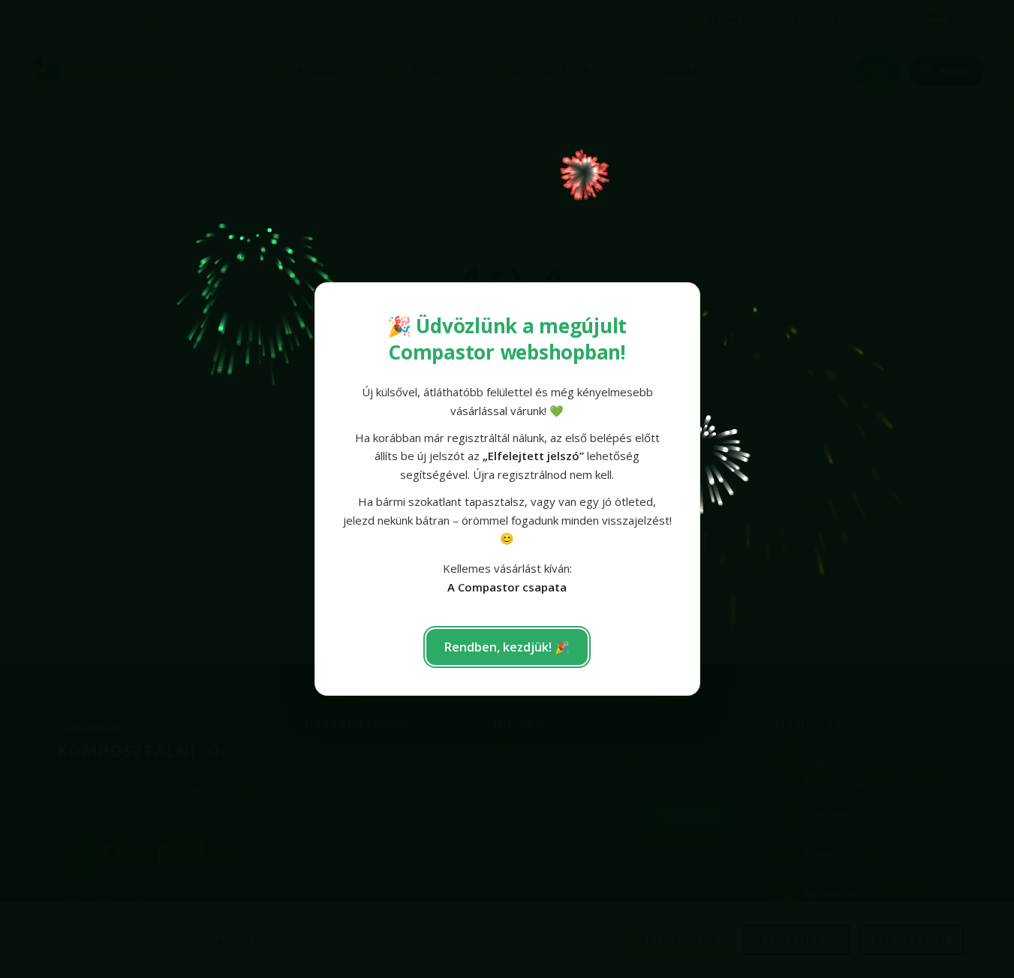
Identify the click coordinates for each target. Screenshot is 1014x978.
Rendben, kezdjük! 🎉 (507, 647)
